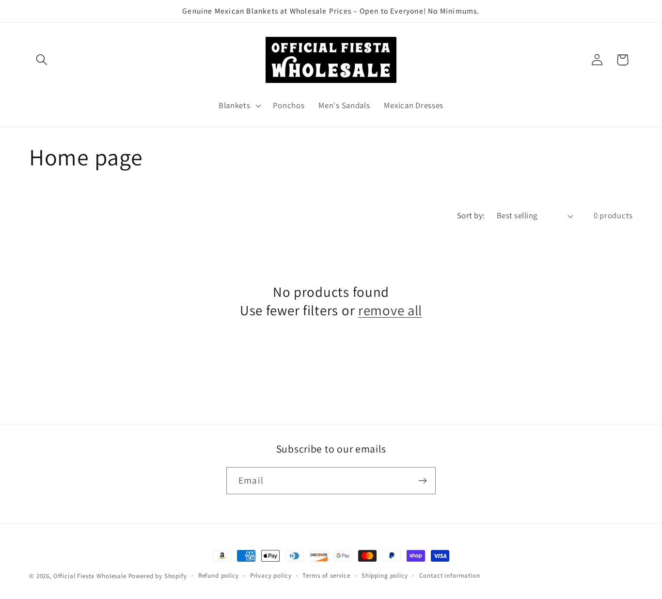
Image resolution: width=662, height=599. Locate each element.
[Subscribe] (422, 480)
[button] (42, 60)
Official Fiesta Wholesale (89, 576)
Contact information (449, 575)
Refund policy (218, 575)
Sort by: (471, 215)
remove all (390, 310)
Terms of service (326, 575)
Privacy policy (271, 575)
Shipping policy (385, 575)
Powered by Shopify (157, 576)
